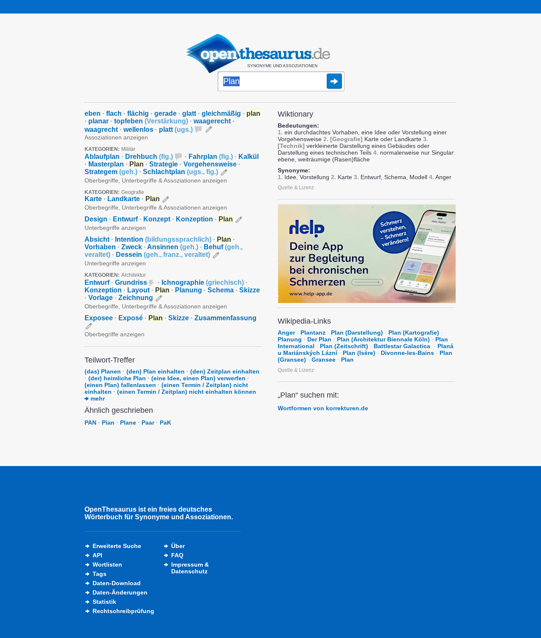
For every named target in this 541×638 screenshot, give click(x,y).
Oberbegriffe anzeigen (115, 334)
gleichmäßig (221, 113)
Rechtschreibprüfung (123, 611)
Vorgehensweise (210, 164)
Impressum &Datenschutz (190, 568)
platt (176, 129)
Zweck (131, 247)
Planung (188, 290)
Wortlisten (107, 564)
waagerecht (212, 121)
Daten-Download (117, 583)
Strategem (111, 171)
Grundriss (131, 282)
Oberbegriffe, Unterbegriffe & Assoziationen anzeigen (156, 180)
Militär (128, 149)
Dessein (163, 254)
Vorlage (100, 297)
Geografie (132, 192)
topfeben (151, 121)
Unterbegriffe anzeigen (115, 227)
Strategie (163, 164)
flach (114, 113)
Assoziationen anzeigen (116, 137)
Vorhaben (100, 247)
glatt (189, 113)
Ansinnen (172, 247)
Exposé (130, 318)
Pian (108, 422)
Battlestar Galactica (403, 346)
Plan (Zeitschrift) (344, 346)
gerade (165, 113)
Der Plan (319, 339)
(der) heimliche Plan (117, 378)
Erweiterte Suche (117, 546)
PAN (90, 422)
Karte (93, 198)
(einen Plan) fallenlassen (120, 385)
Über (178, 546)
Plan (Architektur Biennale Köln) (383, 339)
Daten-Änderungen (120, 592)
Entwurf (125, 219)
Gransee (323, 359)
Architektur (133, 275)
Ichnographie (202, 282)
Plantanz (313, 332)
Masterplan (106, 164)
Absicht (97, 239)
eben (93, 113)
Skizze (249, 290)
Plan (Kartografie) (413, 332)
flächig (138, 113)
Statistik (104, 601)
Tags (100, 573)
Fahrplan (211, 156)
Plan (347, 359)
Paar (148, 422)
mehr (97, 398)
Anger (286, 332)
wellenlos (138, 129)
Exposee (99, 318)
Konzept (156, 219)
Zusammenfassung (225, 318)
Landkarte (123, 198)
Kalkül (248, 156)
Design (96, 219)
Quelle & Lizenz (296, 188)
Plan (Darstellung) (357, 332)
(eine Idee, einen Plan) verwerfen (198, 378)
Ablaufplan (102, 156)
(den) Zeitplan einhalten (225, 371)
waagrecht (101, 129)
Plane (128, 422)
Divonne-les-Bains (407, 352)
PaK (165, 422)
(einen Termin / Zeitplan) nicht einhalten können (186, 391)
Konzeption (194, 219)
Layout (138, 290)
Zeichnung (135, 297)
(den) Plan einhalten (155, 371)
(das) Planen (103, 371)
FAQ (177, 555)
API (97, 555)
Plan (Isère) (359, 352)
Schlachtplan (180, 171)
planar (98, 121)
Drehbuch (149, 156)
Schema (221, 290)
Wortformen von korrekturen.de (323, 408)
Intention (163, 239)
